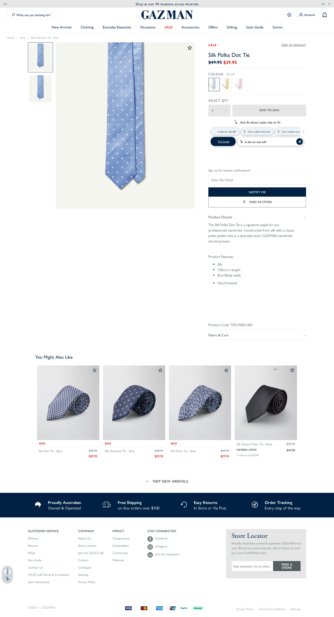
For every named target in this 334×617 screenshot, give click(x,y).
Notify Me (257, 192)
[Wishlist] (289, 15)
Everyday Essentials (117, 27)
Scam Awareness (38, 582)
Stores (277, 27)
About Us (84, 538)
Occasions (147, 27)
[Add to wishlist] (94, 370)
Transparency (120, 538)
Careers (83, 560)
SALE (168, 27)
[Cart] (324, 14)
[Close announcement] (329, 3)
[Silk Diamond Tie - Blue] (134, 402)
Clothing (87, 27)
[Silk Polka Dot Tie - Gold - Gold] (227, 84)
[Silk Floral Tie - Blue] (200, 402)
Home (10, 37)
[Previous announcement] (5, 4)
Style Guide (255, 27)
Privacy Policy (86, 582)
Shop (22, 37)
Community (120, 553)
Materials (118, 560)
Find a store (287, 566)
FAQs (31, 553)
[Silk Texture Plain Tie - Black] (266, 402)
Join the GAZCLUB (90, 553)
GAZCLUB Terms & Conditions (48, 575)
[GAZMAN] (167, 14)
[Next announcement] (322, 4)
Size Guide (35, 560)
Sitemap (83, 575)
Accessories (190, 27)
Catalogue (84, 567)
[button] (48, 531)
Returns (33, 546)
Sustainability (120, 546)
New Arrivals (62, 27)
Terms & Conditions (272, 609)
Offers (213, 27)
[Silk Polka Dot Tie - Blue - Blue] (214, 84)
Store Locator (87, 546)
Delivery (33, 538)
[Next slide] (292, 369)
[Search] (13, 15)
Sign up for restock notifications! (229, 170)
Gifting (232, 27)
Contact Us (35, 567)
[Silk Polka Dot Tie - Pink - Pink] (240, 84)
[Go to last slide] (275, 369)
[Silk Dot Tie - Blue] (68, 402)
